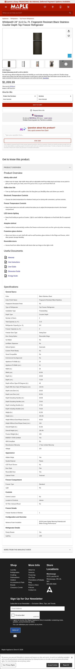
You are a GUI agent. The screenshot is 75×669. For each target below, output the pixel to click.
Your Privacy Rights (9, 665)
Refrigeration (14, 18)
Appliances (5, 18)
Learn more (48, 118)
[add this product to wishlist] (69, 36)
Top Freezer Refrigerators (27, 18)
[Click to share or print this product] (69, 31)
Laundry (13, 570)
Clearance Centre (16, 587)
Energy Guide (13, 276)
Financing (31, 575)
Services (31, 572)
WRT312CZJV (11, 88)
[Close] (72, 657)
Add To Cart (37, 105)
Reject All (66, 665)
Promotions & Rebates (36, 580)
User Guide (12, 267)
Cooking (13, 575)
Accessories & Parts (17, 582)
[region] (37, 661)
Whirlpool (12, 86)
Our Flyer (31, 577)
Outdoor (13, 580)
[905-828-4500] (60, 7)
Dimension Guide (14, 271)
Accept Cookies (52, 665)
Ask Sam (37, 141)
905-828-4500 (51, 584)
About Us (31, 570)
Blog (30, 582)
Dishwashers (14, 577)
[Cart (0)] (68, 7)
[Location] (52, 7)
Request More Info (38, 110)
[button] (6, 7)
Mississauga (51, 574)
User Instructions (14, 262)
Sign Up (15, 630)
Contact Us (32, 590)
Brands (12, 585)
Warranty (11, 257)
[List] (45, 7)
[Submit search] (70, 13)
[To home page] (19, 7)
